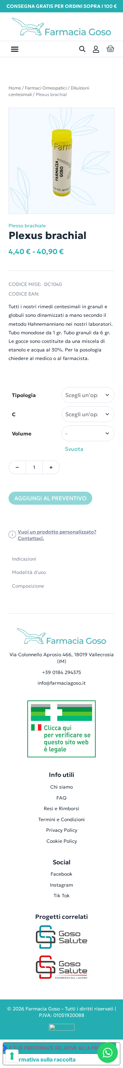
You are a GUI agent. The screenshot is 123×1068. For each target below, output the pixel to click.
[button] (15, 49)
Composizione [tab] (28, 586)
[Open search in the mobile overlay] (82, 49)
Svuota (74, 448)
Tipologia (24, 395)
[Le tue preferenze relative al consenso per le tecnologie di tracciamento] (11, 1056)
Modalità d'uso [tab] (29, 572)
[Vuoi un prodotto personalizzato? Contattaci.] (12, 535)
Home (15, 88)
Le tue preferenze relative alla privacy (58, 1048)
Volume (21, 433)
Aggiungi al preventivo (50, 498)
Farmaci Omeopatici (46, 88)
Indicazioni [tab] (24, 559)
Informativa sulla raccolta (42, 1059)
